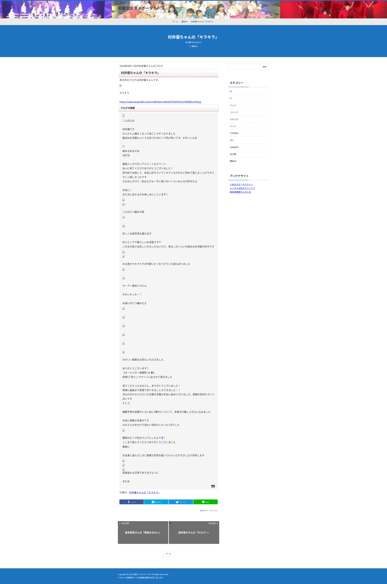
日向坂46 (234, 147)
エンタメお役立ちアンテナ (242, 188)
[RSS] (259, 3)
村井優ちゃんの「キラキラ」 (145, 492)
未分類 (233, 154)
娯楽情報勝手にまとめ (240, 192)
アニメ (233, 105)
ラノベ (233, 126)
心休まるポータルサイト (241, 184)
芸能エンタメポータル (137, 8)
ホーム (168, 553)
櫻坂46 (195, 46)
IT (231, 98)
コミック (234, 112)
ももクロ (234, 119)
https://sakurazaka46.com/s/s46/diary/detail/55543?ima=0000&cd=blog (160, 101)
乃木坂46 (234, 133)
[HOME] (268, 3)
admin (215, 510)
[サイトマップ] (263, 3)
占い (232, 140)
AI (231, 91)
